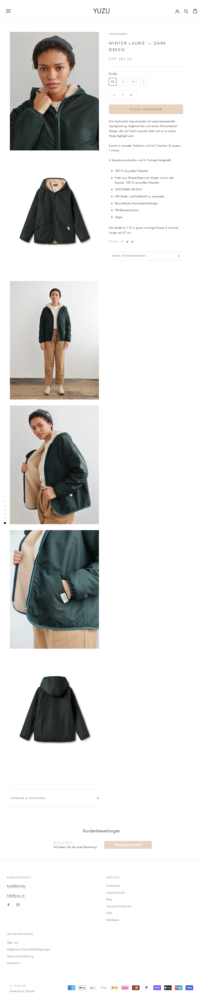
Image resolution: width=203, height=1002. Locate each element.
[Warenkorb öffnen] (195, 11)
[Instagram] (17, 904)
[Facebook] (122, 242)
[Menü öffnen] (8, 11)
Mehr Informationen (128, 256)
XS (112, 81)
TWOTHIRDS (118, 34)
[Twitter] (127, 242)
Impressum (13, 963)
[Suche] (186, 11)
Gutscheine (113, 885)
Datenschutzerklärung (20, 956)
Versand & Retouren (28, 798)
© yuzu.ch (18, 986)
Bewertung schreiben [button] (128, 844)
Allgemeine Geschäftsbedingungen (28, 949)
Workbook (112, 920)
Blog (109, 899)
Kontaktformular (16, 886)
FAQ (109, 913)
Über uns (12, 942)
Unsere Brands (115, 892)
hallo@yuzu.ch (16, 895)
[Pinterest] (132, 242)
